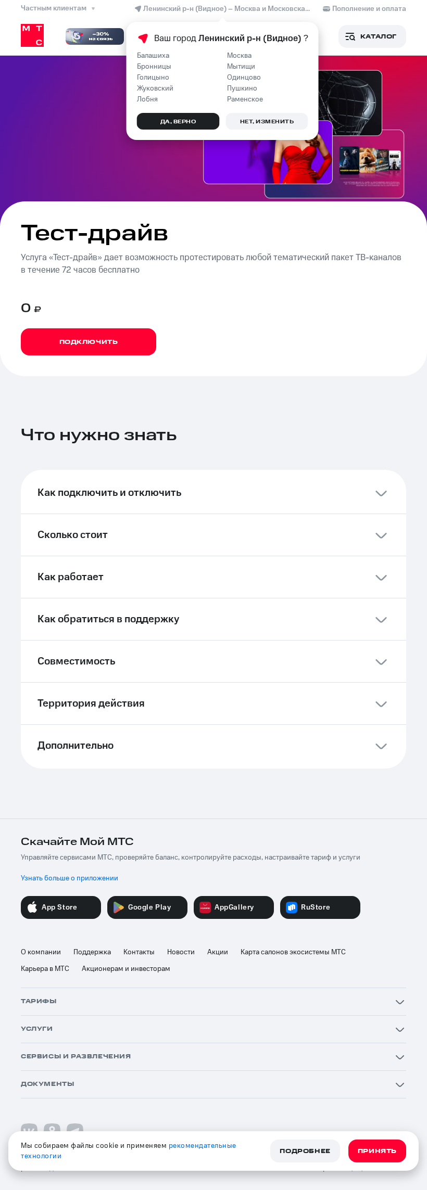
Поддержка (92, 952)
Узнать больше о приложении (69, 878)
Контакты (139, 952)
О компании (41, 952)
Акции (217, 952)
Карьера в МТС (45, 969)
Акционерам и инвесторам (126, 969)
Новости (181, 952)
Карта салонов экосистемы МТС (293, 952)
